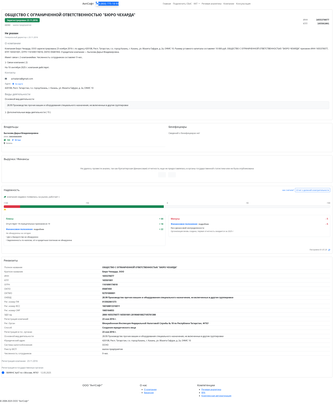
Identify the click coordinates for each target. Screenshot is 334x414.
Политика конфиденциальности (16, 406)
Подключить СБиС (182, 3)
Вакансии (149, 392)
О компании (150, 389)
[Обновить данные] (329, 249)
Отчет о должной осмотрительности (312, 190)
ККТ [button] (196, 3)
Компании (228, 3)
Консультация (243, 3)
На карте (18, 84)
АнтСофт (88, 3)
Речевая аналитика (211, 3)
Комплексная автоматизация (216, 395)
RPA (203, 392)
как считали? (288, 190)
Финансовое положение (19, 229)
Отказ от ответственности (48, 406)
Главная (167, 3)
